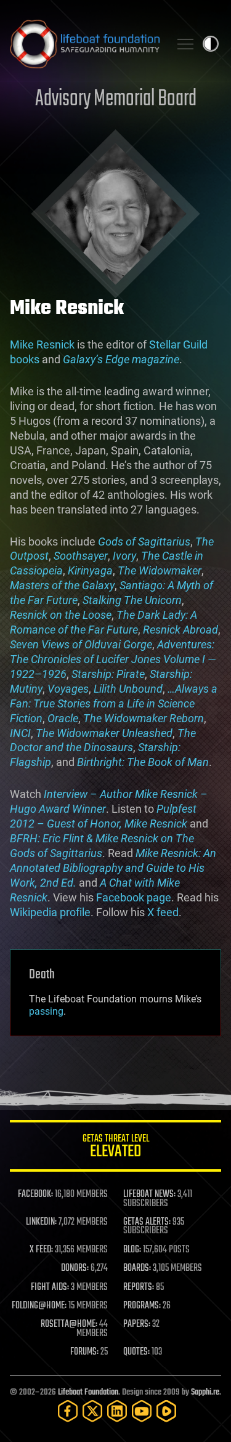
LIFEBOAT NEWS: (149, 1194)
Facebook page (133, 897)
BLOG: (132, 1250)
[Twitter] (92, 1411)
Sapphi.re (205, 1392)
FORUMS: (84, 1352)
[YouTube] (142, 1411)
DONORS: (75, 1268)
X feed (163, 912)
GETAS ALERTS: (147, 1222)
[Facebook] (68, 1411)
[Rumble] (166, 1411)
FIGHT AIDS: (50, 1287)
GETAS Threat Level (116, 1148)
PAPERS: (136, 1324)
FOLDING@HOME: (39, 1306)
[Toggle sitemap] (185, 44)
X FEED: (41, 1250)
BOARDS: (137, 1268)
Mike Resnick (42, 344)
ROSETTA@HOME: (69, 1324)
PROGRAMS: (142, 1306)
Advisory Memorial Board (116, 99)
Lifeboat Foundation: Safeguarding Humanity (85, 44)
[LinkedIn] (117, 1411)
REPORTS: (138, 1287)
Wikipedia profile (50, 912)
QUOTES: (136, 1352)
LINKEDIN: (41, 1222)
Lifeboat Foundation (88, 1392)
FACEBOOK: (35, 1194)
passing (46, 1011)
